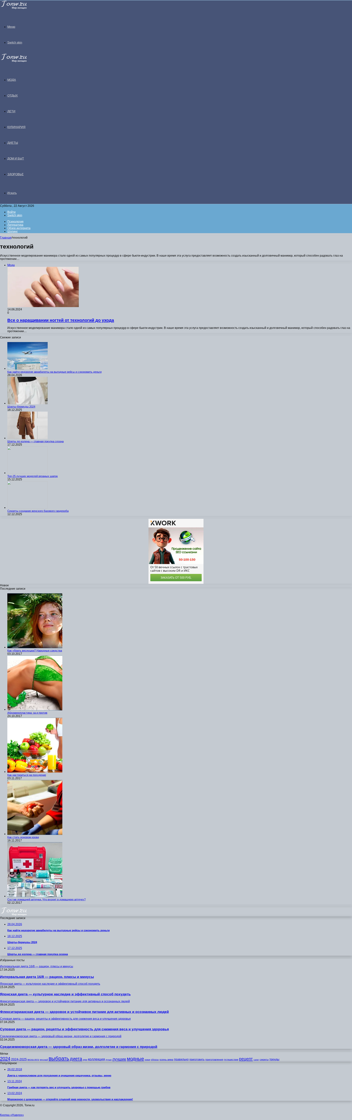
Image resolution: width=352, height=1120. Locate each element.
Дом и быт (15, 158)
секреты (264, 1059)
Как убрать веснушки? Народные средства (34, 650)
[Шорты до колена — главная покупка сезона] (27, 438)
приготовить (197, 1059)
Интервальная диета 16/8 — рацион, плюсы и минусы (47, 977)
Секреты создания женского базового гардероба (38, 510)
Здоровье (15, 174)
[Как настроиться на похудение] (34, 771)
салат (256, 1060)
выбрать (59, 1058)
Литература (15, 224)
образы (155, 1059)
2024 (5, 1058)
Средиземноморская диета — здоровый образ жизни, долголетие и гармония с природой (78, 1047)
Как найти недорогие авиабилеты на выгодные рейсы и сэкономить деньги (54, 371)
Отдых (12, 95)
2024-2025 (19, 1059)
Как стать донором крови (23, 837)
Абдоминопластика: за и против (27, 712)
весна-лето (33, 1059)
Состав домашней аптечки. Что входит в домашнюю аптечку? (46, 899)
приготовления (214, 1059)
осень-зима (166, 1059)
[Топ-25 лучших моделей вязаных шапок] (27, 472)
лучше (109, 1060)
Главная (5, 237)
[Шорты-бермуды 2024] (27, 403)
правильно (181, 1059)
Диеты (12, 142)
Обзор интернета (18, 228)
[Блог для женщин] (18, 8)
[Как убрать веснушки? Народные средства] (34, 647)
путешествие (231, 1059)
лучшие (119, 1059)
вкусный (44, 1060)
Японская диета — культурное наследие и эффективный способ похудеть (65, 994)
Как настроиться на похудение (26, 774)
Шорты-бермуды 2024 (21, 406)
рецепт (246, 1059)
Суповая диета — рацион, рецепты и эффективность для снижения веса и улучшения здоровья (84, 1029)
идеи (85, 1060)
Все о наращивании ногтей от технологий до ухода (60, 320)
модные (135, 1058)
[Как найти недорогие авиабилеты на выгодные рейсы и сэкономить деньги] (27, 368)
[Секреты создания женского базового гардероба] (27, 507)
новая (147, 1060)
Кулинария (16, 127)
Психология (15, 221)
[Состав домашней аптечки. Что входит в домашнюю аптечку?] (34, 896)
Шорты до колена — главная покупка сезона (35, 441)
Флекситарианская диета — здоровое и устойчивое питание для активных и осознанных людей (84, 1012)
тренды (274, 1059)
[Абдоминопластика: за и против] (34, 709)
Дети (11, 111)
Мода (11, 79)
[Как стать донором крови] (34, 833)
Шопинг (12, 231)
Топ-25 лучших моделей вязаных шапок (32, 476)
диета (76, 1058)
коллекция (96, 1059)
